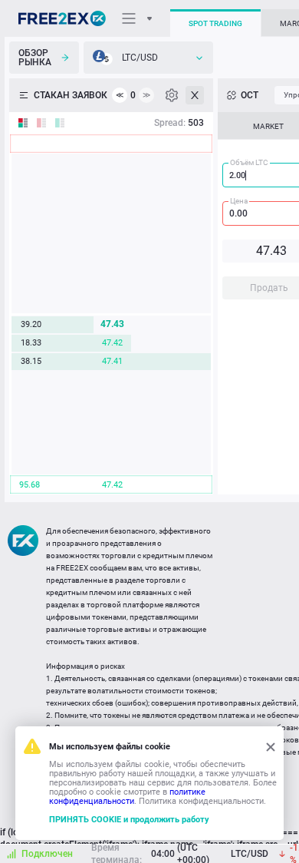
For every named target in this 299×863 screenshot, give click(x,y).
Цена (239, 201)
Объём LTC (249, 162)
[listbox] (148, 57)
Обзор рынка (34, 58)
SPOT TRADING (215, 23)
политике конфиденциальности (127, 796)
